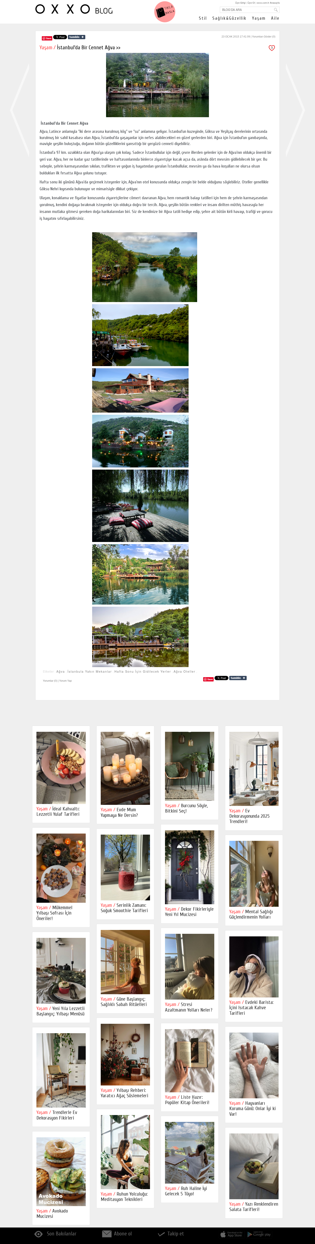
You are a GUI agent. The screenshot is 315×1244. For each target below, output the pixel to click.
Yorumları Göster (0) (263, 36)
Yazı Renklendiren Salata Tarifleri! (253, 1206)
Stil (203, 18)
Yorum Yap (65, 680)
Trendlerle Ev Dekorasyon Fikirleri (56, 1115)
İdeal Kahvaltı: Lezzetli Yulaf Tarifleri (58, 811)
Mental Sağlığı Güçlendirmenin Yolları (251, 914)
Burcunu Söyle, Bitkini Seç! (186, 808)
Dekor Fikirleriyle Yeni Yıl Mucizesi (189, 911)
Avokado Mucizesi (52, 1213)
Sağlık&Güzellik (229, 18)
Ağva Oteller (184, 671)
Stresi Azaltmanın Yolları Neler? (188, 1007)
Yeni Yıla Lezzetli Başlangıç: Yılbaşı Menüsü (60, 1011)
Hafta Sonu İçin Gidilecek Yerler (142, 671)
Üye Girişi (240, 2)
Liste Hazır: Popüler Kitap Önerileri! (187, 1099)
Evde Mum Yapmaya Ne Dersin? (119, 812)
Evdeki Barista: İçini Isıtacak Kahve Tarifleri (251, 1007)
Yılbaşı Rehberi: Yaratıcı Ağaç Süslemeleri (124, 1093)
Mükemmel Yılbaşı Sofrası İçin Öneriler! (54, 913)
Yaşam (259, 18)
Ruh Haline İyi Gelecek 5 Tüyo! (186, 1191)
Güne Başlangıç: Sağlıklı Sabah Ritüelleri (124, 1001)
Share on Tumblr (76, 37)
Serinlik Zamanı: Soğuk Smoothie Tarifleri (124, 907)
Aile (275, 18)
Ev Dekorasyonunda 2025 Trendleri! (249, 816)
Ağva (60, 671)
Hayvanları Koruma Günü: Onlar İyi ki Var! (252, 1108)
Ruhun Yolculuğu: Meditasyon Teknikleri (124, 1196)
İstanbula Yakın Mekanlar (90, 671)
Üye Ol (251, 2)
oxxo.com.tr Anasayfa (268, 2)
